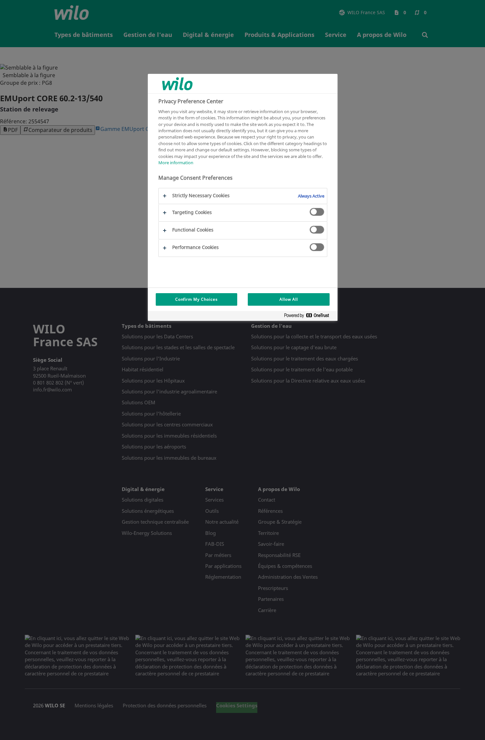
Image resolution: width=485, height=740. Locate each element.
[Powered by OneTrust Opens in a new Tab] (309, 317)
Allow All (288, 299)
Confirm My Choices (196, 299)
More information (175, 163)
